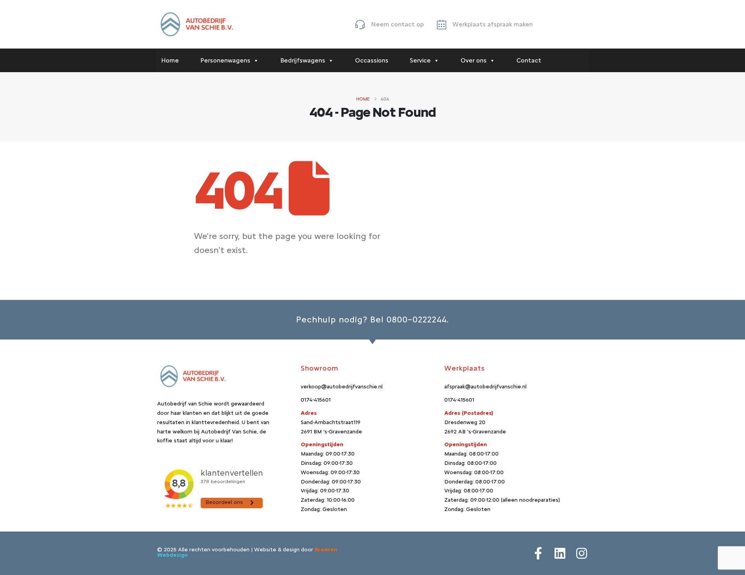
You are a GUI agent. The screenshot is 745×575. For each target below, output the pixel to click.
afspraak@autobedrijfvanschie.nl (485, 386)
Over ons (474, 60)
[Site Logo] (196, 24)
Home (170, 60)
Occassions (371, 60)
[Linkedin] (560, 553)
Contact (528, 60)
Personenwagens (225, 60)
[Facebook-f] (538, 553)
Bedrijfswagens (302, 60)
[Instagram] (581, 553)
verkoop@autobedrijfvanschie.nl (342, 386)
